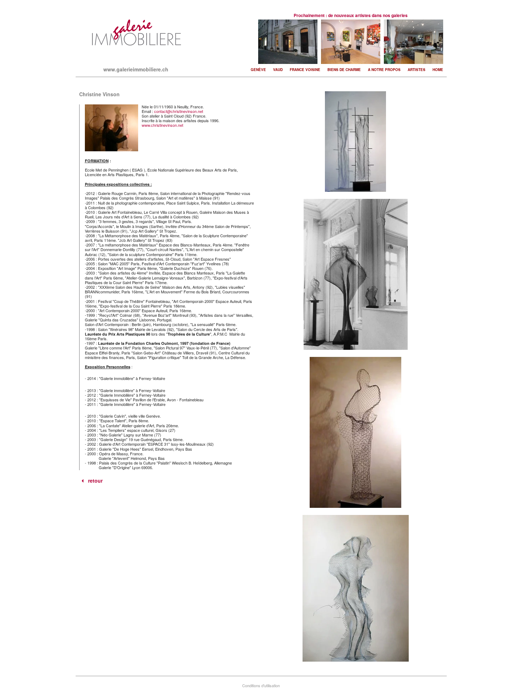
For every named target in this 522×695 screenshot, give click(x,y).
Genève (258, 69)
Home (438, 69)
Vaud (278, 69)
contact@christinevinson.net (178, 111)
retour (95, 480)
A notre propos (384, 69)
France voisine (305, 69)
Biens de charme (344, 69)
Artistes (416, 69)
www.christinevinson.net (162, 125)
